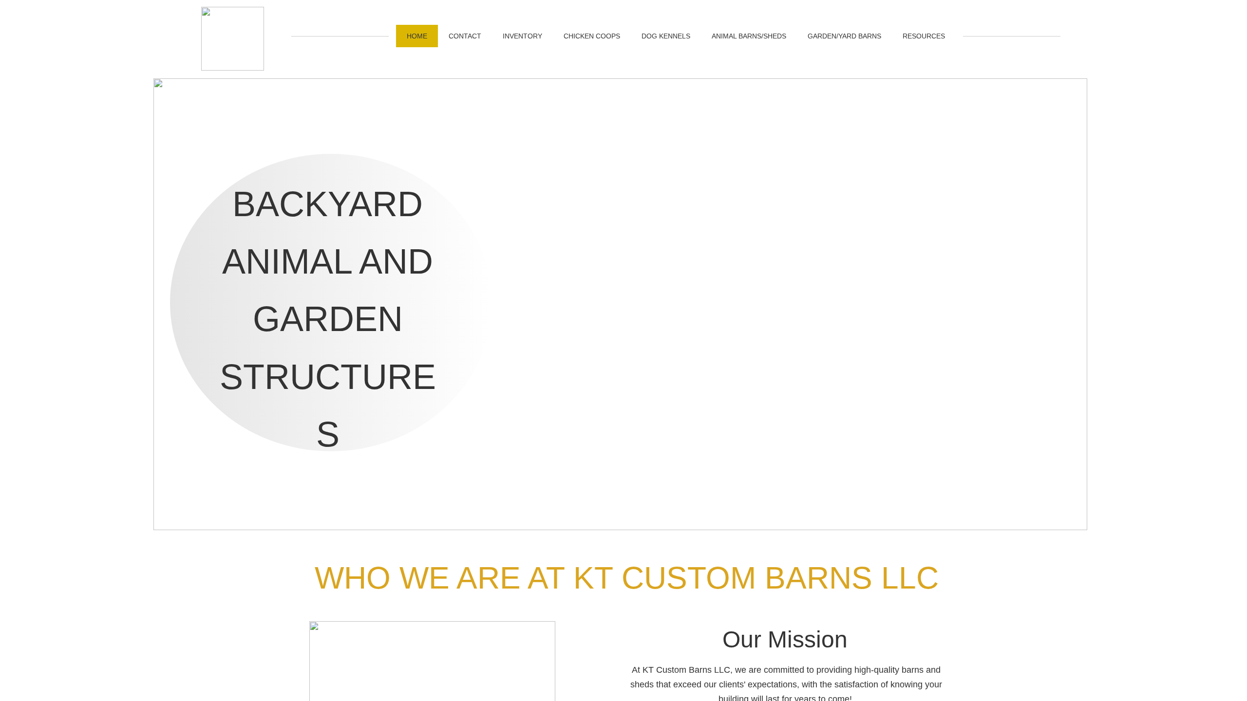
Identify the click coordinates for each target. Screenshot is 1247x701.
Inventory (522, 36)
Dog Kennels (666, 36)
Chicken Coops (592, 36)
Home (417, 36)
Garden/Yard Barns (844, 36)
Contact (465, 36)
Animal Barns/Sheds (749, 36)
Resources (924, 36)
